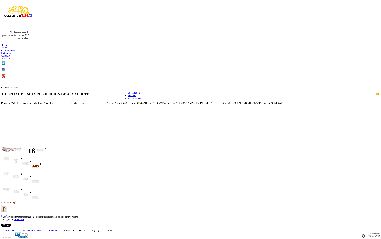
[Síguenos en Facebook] (3, 70)
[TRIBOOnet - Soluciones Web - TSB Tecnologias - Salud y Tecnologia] (371, 237)
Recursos (132, 95)
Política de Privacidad (32, 230)
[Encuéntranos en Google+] (3, 77)
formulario (19, 219)
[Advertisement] (36, 25)
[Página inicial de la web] (17, 18)
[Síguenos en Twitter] (3, 64)
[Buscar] (22, 58)
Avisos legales (8, 230)
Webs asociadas (135, 98)
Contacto (5, 55)
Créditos (53, 230)
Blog (4, 47)
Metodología (7, 53)
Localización (134, 92)
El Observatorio (8, 50)
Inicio (4, 45)
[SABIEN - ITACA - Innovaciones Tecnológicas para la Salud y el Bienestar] (21, 237)
